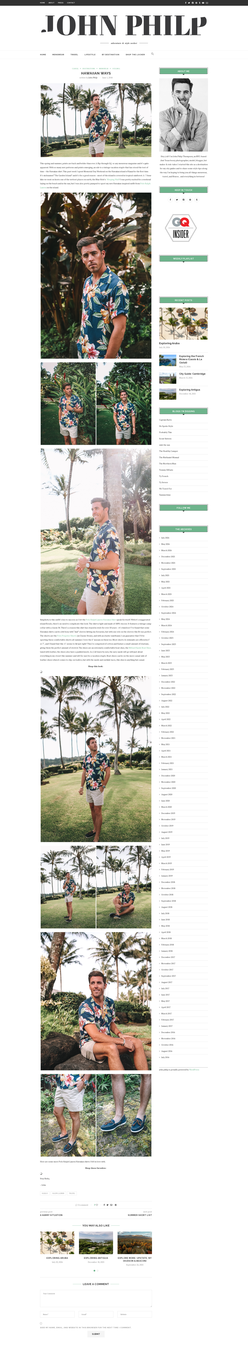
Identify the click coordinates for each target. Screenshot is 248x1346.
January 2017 (167, 1026)
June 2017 (165, 994)
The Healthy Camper (168, 451)
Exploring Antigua (96, 1258)
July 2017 (165, 988)
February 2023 (167, 669)
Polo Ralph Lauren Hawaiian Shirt (101, 619)
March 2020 (166, 807)
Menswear (58, 55)
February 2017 (167, 1019)
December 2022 (168, 681)
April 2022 (165, 719)
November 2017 (168, 963)
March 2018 (166, 938)
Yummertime (165, 494)
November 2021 (168, 738)
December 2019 (168, 813)
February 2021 (167, 763)
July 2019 (165, 838)
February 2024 (167, 631)
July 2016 (165, 1057)
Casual (75, 69)
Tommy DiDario (166, 469)
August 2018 (166, 907)
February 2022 (167, 731)
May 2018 (165, 925)
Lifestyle (90, 55)
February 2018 (167, 944)
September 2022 (168, 694)
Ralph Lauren (58, 1193)
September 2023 (168, 644)
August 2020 (166, 794)
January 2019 (167, 875)
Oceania (116, 69)
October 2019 (167, 825)
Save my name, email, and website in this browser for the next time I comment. (85, 1328)
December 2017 (168, 957)
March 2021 (166, 756)
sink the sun (164, 445)
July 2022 (165, 706)
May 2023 (165, 656)
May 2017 (165, 1001)
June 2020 (165, 800)
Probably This (165, 432)
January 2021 (167, 769)
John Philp (92, 77)
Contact (71, 3)
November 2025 (168, 562)
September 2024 (168, 613)
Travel (74, 55)
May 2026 (165, 544)
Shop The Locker (135, 55)
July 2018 (165, 913)
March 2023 (166, 663)
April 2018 (165, 932)
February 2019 (167, 869)
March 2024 (166, 625)
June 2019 (165, 844)
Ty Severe (163, 482)
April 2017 (165, 1007)
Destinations (89, 69)
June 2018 (165, 919)
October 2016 (167, 1044)
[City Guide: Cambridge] (167, 373)
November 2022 (168, 688)
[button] (152, 55)
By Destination (110, 55)
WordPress (194, 1069)
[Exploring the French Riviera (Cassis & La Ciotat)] (167, 356)
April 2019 (165, 857)
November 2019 (168, 819)
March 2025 (166, 594)
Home (42, 3)
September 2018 (168, 900)
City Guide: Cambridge (192, 373)
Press (60, 3)
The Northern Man (167, 463)
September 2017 (168, 976)
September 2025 (168, 569)
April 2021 (165, 750)
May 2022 (165, 713)
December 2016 (168, 1032)
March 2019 (166, 863)
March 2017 (166, 1013)
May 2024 (165, 619)
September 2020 (168, 788)
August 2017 (166, 982)
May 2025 (165, 581)
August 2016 (166, 1051)
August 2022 (166, 700)
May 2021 (165, 744)
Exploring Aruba (57, 1258)
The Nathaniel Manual (169, 457)
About (51, 3)
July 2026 (165, 537)
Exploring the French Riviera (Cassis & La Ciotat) (191, 359)
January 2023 (167, 675)
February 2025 (167, 600)
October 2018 (167, 894)
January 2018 (167, 951)
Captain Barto (165, 419)
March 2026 (166, 550)
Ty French (163, 476)
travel (72, 1193)
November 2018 (168, 888)
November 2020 (168, 782)
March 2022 (166, 725)
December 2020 (168, 775)
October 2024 (167, 606)
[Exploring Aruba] (183, 308)
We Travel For (165, 488)
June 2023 (165, 650)
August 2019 (166, 832)
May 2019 (165, 850)
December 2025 (168, 556)
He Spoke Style (166, 426)
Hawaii (45, 1193)
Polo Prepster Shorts (67, 635)
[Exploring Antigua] (167, 389)
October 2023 (167, 637)
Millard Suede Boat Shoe (140, 647)
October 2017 (167, 969)
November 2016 (168, 1038)
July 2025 (165, 575)
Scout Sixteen (165, 438)
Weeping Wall (113, 179)
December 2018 (168, 882)
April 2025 (165, 587)
